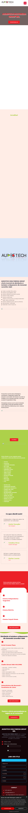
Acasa (3, 760)
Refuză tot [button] (21, 808)
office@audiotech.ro (10, 792)
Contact (4, 780)
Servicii (4, 766)
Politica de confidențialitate (6, 806)
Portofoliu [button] (4, 773)
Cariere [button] (4, 777)
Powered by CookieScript (14, 811)
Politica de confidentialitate (10, 744)
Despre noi (5, 763)
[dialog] (14, 804)
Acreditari (4, 770)
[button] (14, 627)
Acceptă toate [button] (7, 808)
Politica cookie (7, 741)
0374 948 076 (8, 790)
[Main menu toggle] (25, 3)
